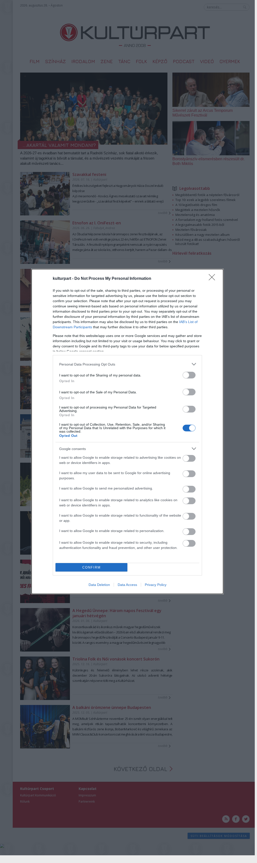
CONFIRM (91, 567)
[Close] (213, 279)
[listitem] (127, 364)
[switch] (189, 375)
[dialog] (127, 431)
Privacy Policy (155, 585)
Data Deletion (99, 585)
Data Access (127, 585)
